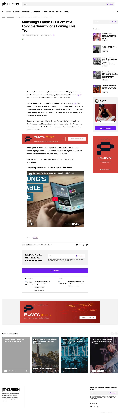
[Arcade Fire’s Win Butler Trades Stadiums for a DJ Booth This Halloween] (97, 49)
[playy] (55, 139)
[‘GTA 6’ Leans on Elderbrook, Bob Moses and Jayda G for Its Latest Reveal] (97, 37)
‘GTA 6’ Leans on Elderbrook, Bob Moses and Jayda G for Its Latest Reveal (109, 36)
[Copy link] (86, 244)
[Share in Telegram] (83, 244)
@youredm (103, 100)
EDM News (37, 287)
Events (43, 287)
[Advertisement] (105, 154)
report (79, 95)
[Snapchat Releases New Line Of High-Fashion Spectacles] (71, 284)
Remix (94, 370)
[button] (3, 11)
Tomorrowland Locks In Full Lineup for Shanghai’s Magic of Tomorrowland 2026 (109, 88)
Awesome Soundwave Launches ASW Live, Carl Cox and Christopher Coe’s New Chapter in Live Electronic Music (110, 74)
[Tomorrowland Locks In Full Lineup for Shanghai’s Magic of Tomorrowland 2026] (97, 89)
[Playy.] (60, 312)
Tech (23, 35)
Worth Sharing (10, 17)
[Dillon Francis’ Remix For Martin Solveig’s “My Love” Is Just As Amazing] (104, 355)
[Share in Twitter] (80, 244)
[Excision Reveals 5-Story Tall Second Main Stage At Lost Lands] (38, 284)
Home (3, 17)
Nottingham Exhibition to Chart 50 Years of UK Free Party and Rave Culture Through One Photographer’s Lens (109, 61)
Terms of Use (68, 260)
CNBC (74, 103)
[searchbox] (64, 4)
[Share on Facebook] (77, 244)
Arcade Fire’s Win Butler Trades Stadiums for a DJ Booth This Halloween (109, 47)
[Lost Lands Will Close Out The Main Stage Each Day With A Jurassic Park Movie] (45, 355)
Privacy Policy (59, 260)
